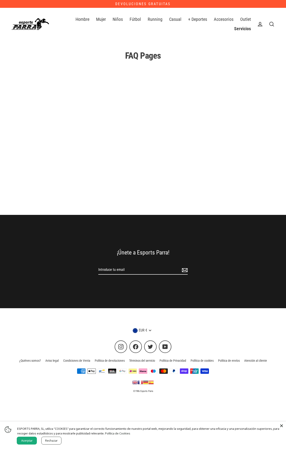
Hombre (82, 19)
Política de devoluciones (110, 360)
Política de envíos (229, 360)
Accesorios (223, 19)
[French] (140, 382)
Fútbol (135, 19)
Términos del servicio (142, 360)
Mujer (101, 19)
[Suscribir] (184, 269)
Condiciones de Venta (76, 360)
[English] (135, 382)
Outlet (245, 19)
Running (155, 19)
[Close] (281, 425)
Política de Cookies (117, 433)
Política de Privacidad (173, 360)
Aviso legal (52, 360)
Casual (175, 19)
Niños (118, 19)
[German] (145, 382)
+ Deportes (197, 19)
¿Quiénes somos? (30, 360)
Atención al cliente (255, 360)
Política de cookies (202, 360)
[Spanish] (151, 382)
